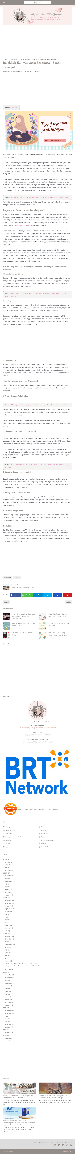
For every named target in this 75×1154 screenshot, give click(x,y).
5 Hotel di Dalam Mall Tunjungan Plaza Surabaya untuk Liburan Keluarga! (53, 1097)
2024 (6, 898)
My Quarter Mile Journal (44, 722)
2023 (6, 933)
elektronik (8, 833)
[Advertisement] (37, 41)
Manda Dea (15, 585)
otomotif (8, 840)
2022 (6, 972)
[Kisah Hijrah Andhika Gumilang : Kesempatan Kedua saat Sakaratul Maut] (6, 616)
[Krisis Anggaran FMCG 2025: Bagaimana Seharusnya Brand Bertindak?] (19, 1093)
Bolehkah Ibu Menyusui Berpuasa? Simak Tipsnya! (22, 963)
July (7, 884)
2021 (6, 1008)
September (9, 881)
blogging (44, 830)
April (7, 922)
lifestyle (17, 577)
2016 (6, 1030)
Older (68, 602)
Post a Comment (34, 71)
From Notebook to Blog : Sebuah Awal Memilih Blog (57, 634)
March (8, 889)
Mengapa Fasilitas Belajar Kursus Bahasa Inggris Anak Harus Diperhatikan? (38, 405)
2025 (6, 873)
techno (43, 843)
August (8, 862)
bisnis (43, 827)
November (9, 903)
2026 (6, 859)
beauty (7, 827)
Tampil (13, 107)
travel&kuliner (45, 847)
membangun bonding (22, 225)
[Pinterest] (67, 595)
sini (32, 740)
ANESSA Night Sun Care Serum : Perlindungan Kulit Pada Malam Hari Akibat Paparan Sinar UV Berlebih (19, 1123)
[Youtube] (70, 1145)
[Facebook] (55, 1145)
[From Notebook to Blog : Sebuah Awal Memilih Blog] (42, 635)
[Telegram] (38, 595)
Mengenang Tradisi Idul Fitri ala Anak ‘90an (23, 624)
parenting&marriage (47, 840)
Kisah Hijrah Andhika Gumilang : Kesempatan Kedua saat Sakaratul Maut (24, 616)
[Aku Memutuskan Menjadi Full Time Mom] (42, 626)
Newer (6, 602)
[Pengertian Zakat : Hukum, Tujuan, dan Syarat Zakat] (42, 616)
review (7, 843)
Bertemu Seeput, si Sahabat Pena (22, 634)
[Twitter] (47, 595)
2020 (6, 1021)
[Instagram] (67, 1145)
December (9, 876)
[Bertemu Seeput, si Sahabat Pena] (6, 635)
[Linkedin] (57, 595)
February (9, 870)
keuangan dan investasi (13, 837)
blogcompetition (10, 830)
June (7, 865)
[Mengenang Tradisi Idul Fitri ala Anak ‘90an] (6, 626)
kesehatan (8, 577)
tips (6, 847)
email (51, 742)
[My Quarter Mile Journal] (37, 2)
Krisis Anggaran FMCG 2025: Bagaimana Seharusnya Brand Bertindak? (18, 1097)
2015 (6, 1035)
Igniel (70, 1151)
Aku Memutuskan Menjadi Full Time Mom (58, 624)
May (7, 867)
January (8, 895)
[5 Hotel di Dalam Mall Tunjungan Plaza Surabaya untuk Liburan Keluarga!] (55, 1093)
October (8, 878)
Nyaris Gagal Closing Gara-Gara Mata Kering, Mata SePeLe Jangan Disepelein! (40, 197)
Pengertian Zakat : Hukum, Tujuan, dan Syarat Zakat (57, 615)
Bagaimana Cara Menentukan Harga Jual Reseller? (23, 966)
